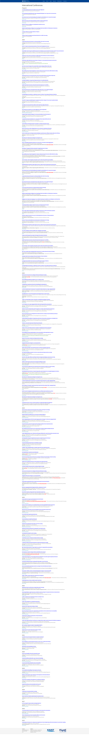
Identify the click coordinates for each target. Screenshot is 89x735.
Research (54, 1)
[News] (27, 326)
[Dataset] (30, 112)
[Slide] (27, 131)
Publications (59, 1)
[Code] (25, 19)
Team (47, 1)
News (51, 1)
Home (44, 1)
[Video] (29, 412)
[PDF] (23, 11)
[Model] (27, 112)
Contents (65, 1)
